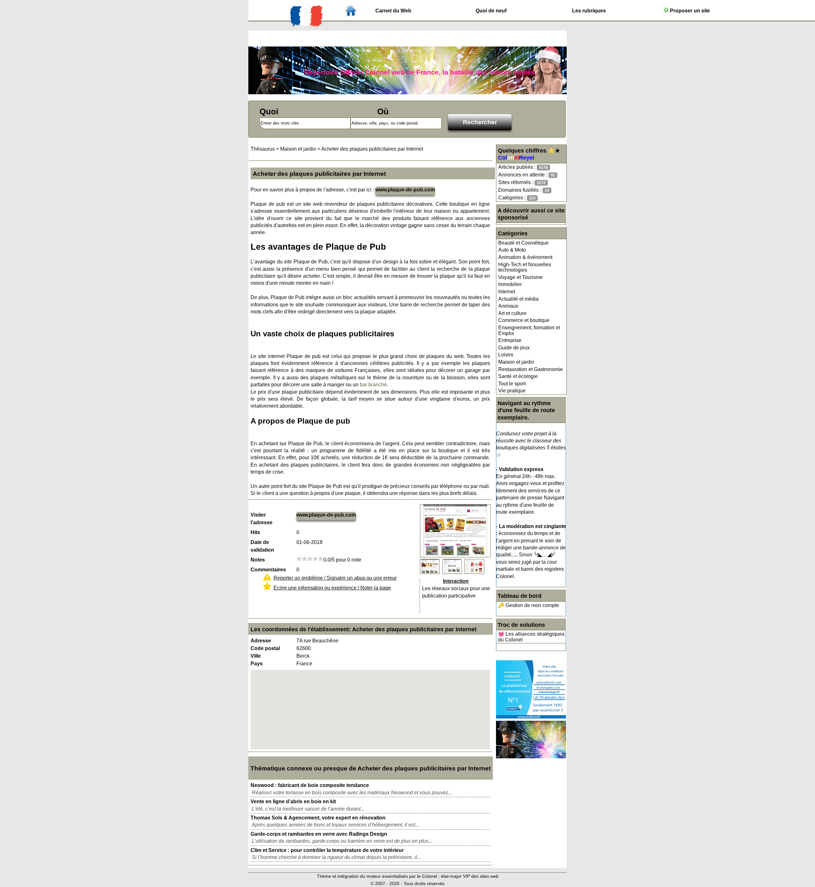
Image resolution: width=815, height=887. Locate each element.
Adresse (261, 640)
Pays (257, 663)
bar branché (373, 384)
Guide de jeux (514, 347)
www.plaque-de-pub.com (405, 189)
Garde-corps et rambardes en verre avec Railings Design (319, 834)
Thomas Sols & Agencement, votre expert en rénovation (318, 817)
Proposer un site (689, 10)
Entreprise (509, 340)
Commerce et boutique (523, 320)
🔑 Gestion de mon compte (528, 605)
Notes (258, 559)
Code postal (265, 648)
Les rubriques (589, 10)
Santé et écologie (518, 376)
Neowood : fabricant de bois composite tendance (310, 785)
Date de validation (262, 546)
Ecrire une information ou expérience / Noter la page (332, 587)
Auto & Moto (512, 250)
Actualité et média (518, 299)
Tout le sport (512, 383)
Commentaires (268, 569)
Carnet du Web (393, 10)
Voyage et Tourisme (520, 277)
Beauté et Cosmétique (523, 243)
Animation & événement (525, 257)
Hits (255, 532)
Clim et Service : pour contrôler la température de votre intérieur (327, 850)
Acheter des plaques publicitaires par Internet (372, 149)
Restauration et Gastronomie (530, 369)
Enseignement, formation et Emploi (529, 330)
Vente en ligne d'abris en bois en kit (293, 801)
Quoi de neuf (491, 10)
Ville (256, 656)
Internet (506, 291)
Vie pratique (512, 390)
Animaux (508, 306)
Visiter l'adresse (262, 518)
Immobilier (510, 284)
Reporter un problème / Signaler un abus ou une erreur (335, 578)
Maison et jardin (516, 362)
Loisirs (505, 354)
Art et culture (512, 313)
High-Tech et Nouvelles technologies (524, 267)
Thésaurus (263, 149)
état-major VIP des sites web (470, 876)
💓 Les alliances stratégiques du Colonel (531, 636)
